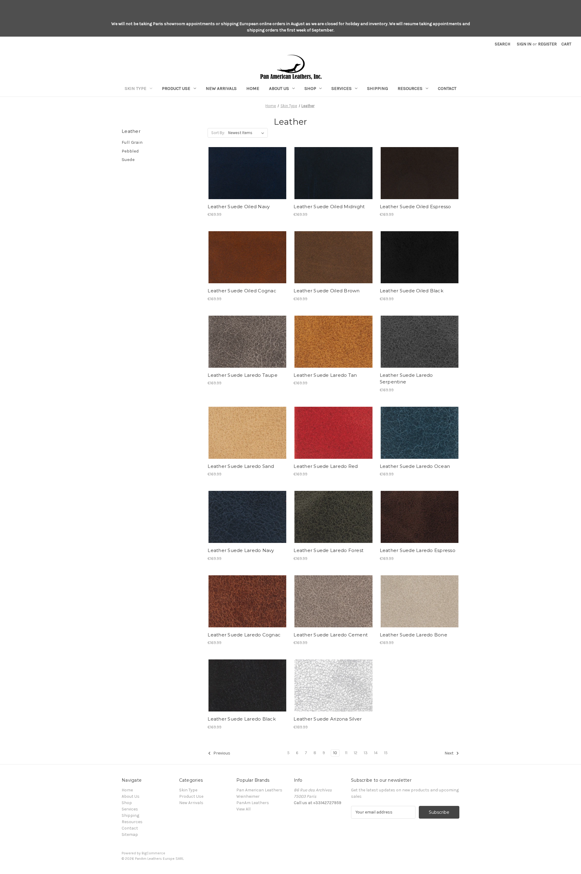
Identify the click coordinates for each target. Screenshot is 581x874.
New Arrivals (221, 88)
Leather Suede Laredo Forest (328, 550)
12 (355, 752)
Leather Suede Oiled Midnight (329, 206)
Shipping (377, 88)
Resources (410, 88)
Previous (221, 753)
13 (366, 752)
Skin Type (135, 88)
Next (450, 753)
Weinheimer (248, 796)
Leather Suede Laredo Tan (325, 375)
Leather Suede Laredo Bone (413, 635)
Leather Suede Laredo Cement (331, 635)
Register (547, 44)
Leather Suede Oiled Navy (239, 206)
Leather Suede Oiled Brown (326, 291)
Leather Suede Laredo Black (242, 719)
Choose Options (247, 173)
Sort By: (218, 132)
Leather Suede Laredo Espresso (417, 550)
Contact (447, 88)
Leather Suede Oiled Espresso (415, 206)
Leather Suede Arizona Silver (328, 719)
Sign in (524, 44)
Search (502, 44)
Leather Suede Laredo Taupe (242, 375)
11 (346, 752)
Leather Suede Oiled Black (411, 291)
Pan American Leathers (259, 790)
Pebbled (130, 151)
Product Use (176, 88)
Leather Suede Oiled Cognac (242, 291)
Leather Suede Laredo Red (326, 466)
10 (335, 752)
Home (252, 88)
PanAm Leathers (252, 802)
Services (341, 88)
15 (386, 752)
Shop (310, 88)
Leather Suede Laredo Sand (241, 466)
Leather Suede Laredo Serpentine (406, 378)
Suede (128, 159)
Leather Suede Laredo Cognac (244, 635)
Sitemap (130, 834)
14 (376, 752)
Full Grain (132, 142)
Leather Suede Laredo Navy (241, 550)
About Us (279, 88)
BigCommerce (153, 853)
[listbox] (247, 132)
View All (243, 809)
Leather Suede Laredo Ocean (415, 466)
